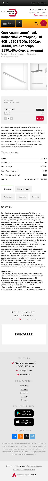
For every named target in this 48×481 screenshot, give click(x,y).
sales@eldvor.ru (26, 370)
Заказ (39, 23)
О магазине (24, 393)
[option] (24, 334)
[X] (26, 436)
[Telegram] (32, 436)
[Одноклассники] (20, 436)
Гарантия (24, 396)
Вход (33, 3)
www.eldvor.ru (25, 374)
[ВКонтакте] (14, 436)
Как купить (24, 385)
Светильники (31, 54)
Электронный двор (34, 466)
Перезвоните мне (40, 15)
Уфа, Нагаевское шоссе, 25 (25, 363)
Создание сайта (23, 475)
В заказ (40, 118)
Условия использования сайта (24, 469)
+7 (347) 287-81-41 (38, 9)
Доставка (24, 389)
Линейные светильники (9, 57)
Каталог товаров (17, 54)
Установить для (26, 413)
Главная (4, 54)
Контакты (24, 400)
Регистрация (42, 3)
